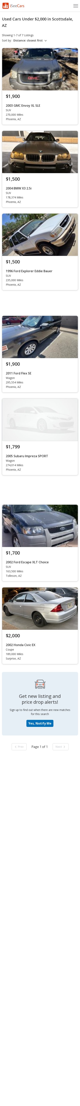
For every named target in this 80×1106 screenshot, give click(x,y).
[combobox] (30, 40)
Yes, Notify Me (39, 723)
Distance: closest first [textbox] (28, 40)
